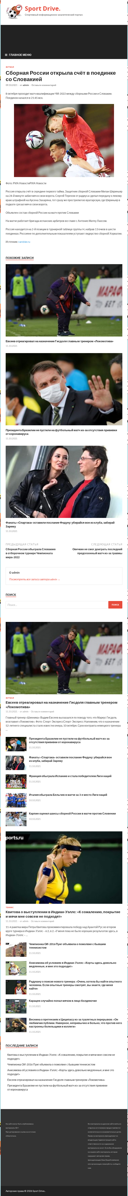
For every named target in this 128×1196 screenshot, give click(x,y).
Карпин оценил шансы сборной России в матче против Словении (72, 813)
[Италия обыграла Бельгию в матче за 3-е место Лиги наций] (16, 806)
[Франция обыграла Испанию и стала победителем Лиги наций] (16, 787)
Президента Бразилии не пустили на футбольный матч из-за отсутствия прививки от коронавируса (69, 740)
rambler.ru (24, 241)
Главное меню (20, 54)
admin (26, 85)
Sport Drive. (42, 8)
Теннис (10, 907)
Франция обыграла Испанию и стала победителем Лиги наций (70, 776)
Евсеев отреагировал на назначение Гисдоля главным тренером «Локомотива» (60, 341)
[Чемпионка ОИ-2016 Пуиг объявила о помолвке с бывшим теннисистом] (16, 955)
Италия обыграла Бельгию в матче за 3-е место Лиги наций (68, 794)
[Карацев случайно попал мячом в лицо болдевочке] (16, 1012)
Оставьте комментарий (44, 85)
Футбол (10, 67)
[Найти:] (64, 605)
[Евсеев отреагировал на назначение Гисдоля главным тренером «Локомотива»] (64, 337)
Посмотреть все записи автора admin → (34, 579)
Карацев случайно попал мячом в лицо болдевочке (63, 1000)
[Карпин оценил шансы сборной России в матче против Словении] (16, 825)
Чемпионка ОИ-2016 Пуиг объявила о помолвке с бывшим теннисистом (51, 1064)
